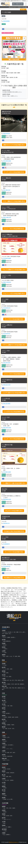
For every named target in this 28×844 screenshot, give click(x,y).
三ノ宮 (4, 752)
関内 (7, 688)
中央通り (5, 717)
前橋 (4, 672)
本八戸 (4, 637)
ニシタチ (5, 827)
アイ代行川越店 (6, 12)
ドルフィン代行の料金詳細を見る (14, 293)
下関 (4, 784)
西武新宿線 (4, 80)
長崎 (4, 815)
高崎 (7, 672)
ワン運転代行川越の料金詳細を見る (14, 483)
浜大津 (4, 741)
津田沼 (19, 680)
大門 (3, 633)
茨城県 (3, 663)
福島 (16, 656)
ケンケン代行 (6, 150)
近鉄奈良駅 (9, 756)
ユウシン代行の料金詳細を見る (14, 374)
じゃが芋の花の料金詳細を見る (14, 411)
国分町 (4, 645)
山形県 (3, 651)
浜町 (11, 815)
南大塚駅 (3, 82)
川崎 (10, 688)
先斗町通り (10, 745)
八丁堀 (4, 780)
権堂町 (9, 717)
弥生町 (8, 769)
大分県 (3, 821)
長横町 (8, 637)
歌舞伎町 (22, 684)
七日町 (4, 652)
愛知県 (3, 727)
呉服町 (4, 724)
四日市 (4, 737)
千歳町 (12, 724)
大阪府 (3, 747)
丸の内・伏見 (11, 728)
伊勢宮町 (12, 772)
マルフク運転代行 (7, 234)
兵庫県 (3, 751)
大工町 (4, 665)
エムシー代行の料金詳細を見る (14, 229)
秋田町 (4, 788)
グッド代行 (5, 299)
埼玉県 (19, 7)
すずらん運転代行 (7, 325)
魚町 (14, 752)
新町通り (13, 637)
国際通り (8, 834)
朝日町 (4, 769)
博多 (4, 808)
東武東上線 (4, 75)
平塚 (13, 688)
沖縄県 (3, 833)
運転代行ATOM (6, 111)
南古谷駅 (3, 68)
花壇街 (8, 684)
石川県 (3, 704)
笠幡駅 (18, 72)
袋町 (13, 717)
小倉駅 (13, 808)
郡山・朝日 (5, 656)
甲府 (4, 713)
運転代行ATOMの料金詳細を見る (14, 145)
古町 (4, 698)
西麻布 (4, 684)
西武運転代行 (6, 558)
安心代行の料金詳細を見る (14, 511)
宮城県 (3, 643)
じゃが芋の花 (6, 398)
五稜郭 (6, 633)
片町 (4, 709)
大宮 (4, 676)
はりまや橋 (9, 799)
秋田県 (3, 647)
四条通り (5, 745)
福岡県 (3, 806)
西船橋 (4, 680)
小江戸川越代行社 (7, 380)
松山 (4, 834)
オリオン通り (6, 669)
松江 (4, 772)
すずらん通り (22, 632)
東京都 (3, 682)
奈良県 (3, 754)
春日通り (8, 713)
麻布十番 (17, 684)
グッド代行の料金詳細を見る (14, 319)
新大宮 (4, 756)
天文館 (4, 830)
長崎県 (3, 814)
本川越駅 (8, 82)
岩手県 (3, 639)
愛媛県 (3, 794)
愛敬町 (4, 812)
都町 (4, 823)
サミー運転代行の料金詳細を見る (14, 201)
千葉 (16, 680)
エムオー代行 (6, 417)
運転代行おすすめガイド (13, 7)
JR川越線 (3, 71)
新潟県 (3, 696)
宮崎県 (3, 825)
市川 (13, 680)
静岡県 (3, 723)
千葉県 (3, 678)
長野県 (3, 715)
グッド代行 (5, 537)
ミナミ (7, 748)
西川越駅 (11, 72)
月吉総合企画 (6, 516)
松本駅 (16, 717)
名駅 (6, 728)
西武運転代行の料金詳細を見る (14, 578)
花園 (17, 632)
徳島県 (3, 786)
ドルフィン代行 (6, 275)
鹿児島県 (4, 829)
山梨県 (3, 712)
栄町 (23, 680)
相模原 (19, 688)
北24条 (9, 632)
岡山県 (3, 775)
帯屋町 (4, 799)
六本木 (12, 684)
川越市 (3, 16)
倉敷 (7, 776)
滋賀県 (3, 739)
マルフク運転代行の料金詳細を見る (14, 270)
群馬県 (3, 671)
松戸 (8, 680)
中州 (7, 808)
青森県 (3, 636)
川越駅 (7, 68)
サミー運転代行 (6, 178)
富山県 (3, 700)
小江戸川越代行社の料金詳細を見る (14, 393)
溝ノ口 (23, 688)
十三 (11, 748)
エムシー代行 (6, 207)
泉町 (11, 669)
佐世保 (7, 815)
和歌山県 (4, 758)
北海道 (3, 630)
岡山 (4, 776)
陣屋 (19, 656)
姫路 (8, 752)
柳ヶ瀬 (4, 721)
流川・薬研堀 (10, 780)
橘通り (9, 827)
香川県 (3, 790)
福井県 (3, 708)
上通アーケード (6, 819)
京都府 (3, 743)
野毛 (4, 688)
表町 (10, 776)
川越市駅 (11, 77)
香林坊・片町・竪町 (7, 705)
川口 (7, 676)
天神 (10, 808)
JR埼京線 (3, 66)
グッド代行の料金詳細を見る (14, 552)
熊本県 (3, 818)
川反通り (5, 648)
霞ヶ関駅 (15, 77)
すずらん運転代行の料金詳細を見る (14, 345)
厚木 (16, 688)
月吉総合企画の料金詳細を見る (14, 531)
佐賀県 (3, 810)
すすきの (5, 632)
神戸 (11, 752)
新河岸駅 (3, 77)
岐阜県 (3, 719)
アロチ (7, 760)
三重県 (3, 736)
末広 (10, 633)
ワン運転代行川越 (7, 445)
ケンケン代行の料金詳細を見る (14, 172)
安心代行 (4, 489)
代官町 (7, 772)
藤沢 (3, 689)
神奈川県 (4, 686)
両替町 (8, 724)
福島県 (3, 654)
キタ (4, 748)
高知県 (3, 797)
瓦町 (4, 791)
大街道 (4, 795)
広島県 (3, 778)
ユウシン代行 (6, 350)
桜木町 (4, 702)
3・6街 (13, 632)
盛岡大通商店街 (6, 641)
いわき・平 (11, 656)
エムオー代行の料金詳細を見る (14, 439)
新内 (4, 760)
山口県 (3, 782)
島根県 (3, 771)
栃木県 (3, 667)
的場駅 (15, 72)
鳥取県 (3, 767)
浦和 (10, 676)
